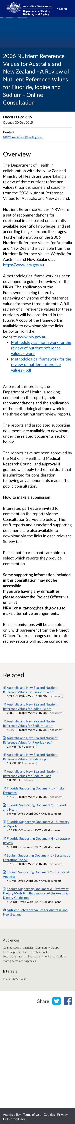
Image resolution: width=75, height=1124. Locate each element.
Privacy (62, 1114)
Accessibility (12, 1114)
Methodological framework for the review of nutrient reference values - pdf (41, 364)
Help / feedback (14, 1119)
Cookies (49, 1114)
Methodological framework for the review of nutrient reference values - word (41, 348)
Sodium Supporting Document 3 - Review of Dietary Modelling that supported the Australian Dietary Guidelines (36, 893)
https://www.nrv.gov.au (23, 264)
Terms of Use (32, 1114)
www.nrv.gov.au (32, 336)
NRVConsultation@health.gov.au (23, 137)
